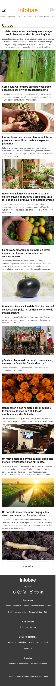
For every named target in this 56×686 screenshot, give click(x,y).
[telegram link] (37, 592)
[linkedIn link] (42, 592)
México (49, 606)
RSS (45, 612)
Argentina (12, 642)
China (17, 17)
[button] (4, 10)
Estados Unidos (37, 606)
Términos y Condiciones (18, 664)
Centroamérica (20, 612)
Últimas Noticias (35, 612)
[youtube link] (31, 592)
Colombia (17, 606)
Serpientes (9, 17)
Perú (10, 612)
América (7, 606)
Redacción (24, 627)
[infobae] (28, 10)
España (26, 606)
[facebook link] (14, 592)
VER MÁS (28, 566)
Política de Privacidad (38, 664)
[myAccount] (52, 10)
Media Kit (28, 649)
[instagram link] (25, 592)
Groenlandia (27, 17)
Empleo (33, 627)
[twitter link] (19, 592)
